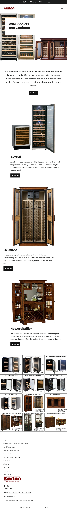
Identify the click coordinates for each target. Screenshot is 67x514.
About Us (6, 464)
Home (5, 440)
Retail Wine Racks (9, 447)
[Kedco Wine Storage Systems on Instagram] (8, 485)
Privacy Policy (7, 471)
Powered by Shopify (43, 508)
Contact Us (6, 461)
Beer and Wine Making (11, 450)
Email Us (15, 175)
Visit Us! (33, 93)
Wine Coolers (8, 454)
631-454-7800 (13, 492)
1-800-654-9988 (25, 492)
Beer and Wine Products (11, 457)
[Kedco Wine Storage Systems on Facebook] (4, 485)
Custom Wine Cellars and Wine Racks (15, 443)
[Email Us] (33, 128)
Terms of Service (8, 474)
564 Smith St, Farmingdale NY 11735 (22, 501)
